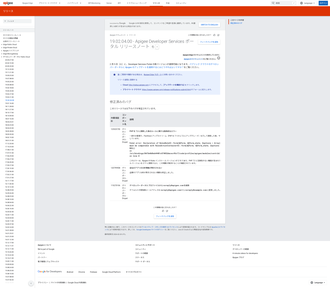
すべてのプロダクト (134, 272)
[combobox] (283, 3)
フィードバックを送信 (209, 42)
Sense (109, 3)
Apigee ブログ (238, 257)
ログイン (323, 3)
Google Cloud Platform (111, 272)
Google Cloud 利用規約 (77, 283)
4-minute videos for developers (245, 253)
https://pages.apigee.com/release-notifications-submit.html (166, 90)
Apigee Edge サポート (153, 75)
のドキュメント (193, 59)
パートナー (42, 257)
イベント (41, 253)
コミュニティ (181, 3)
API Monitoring (94, 3)
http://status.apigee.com (139, 85)
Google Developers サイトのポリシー (150, 230)
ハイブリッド (72, 3)
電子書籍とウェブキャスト (48, 262)
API (119, 3)
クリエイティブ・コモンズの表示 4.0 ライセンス (159, 227)
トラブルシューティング (137, 3)
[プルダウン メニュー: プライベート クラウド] (60, 3)
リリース (156, 3)
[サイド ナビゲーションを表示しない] (31, 283)
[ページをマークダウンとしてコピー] (153, 47)
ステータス (139, 257)
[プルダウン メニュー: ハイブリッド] (81, 3)
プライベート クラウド (48, 3)
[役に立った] (214, 35)
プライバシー (43, 283)
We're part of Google (46, 249)
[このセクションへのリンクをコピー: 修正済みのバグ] (133, 102)
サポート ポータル (142, 262)
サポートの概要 (141, 253)
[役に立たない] (218, 35)
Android (70, 272)
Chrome (81, 272)
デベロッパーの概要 (241, 249)
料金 (168, 3)
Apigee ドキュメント (118, 35)
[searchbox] (17, 21)
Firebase (93, 272)
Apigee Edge (27, 3)
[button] (17, 44)
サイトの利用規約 (58, 283)
